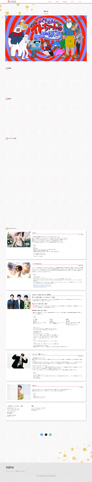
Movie (72, 1)
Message (65, 1)
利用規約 (17, 471)
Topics (49, 1)
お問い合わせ (22, 471)
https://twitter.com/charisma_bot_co (40, 287)
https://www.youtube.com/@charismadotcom (43, 286)
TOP (80, 1)
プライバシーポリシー (10, 471)
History (57, 1)
